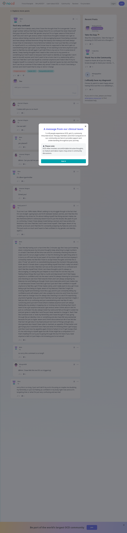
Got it (63, 161)
